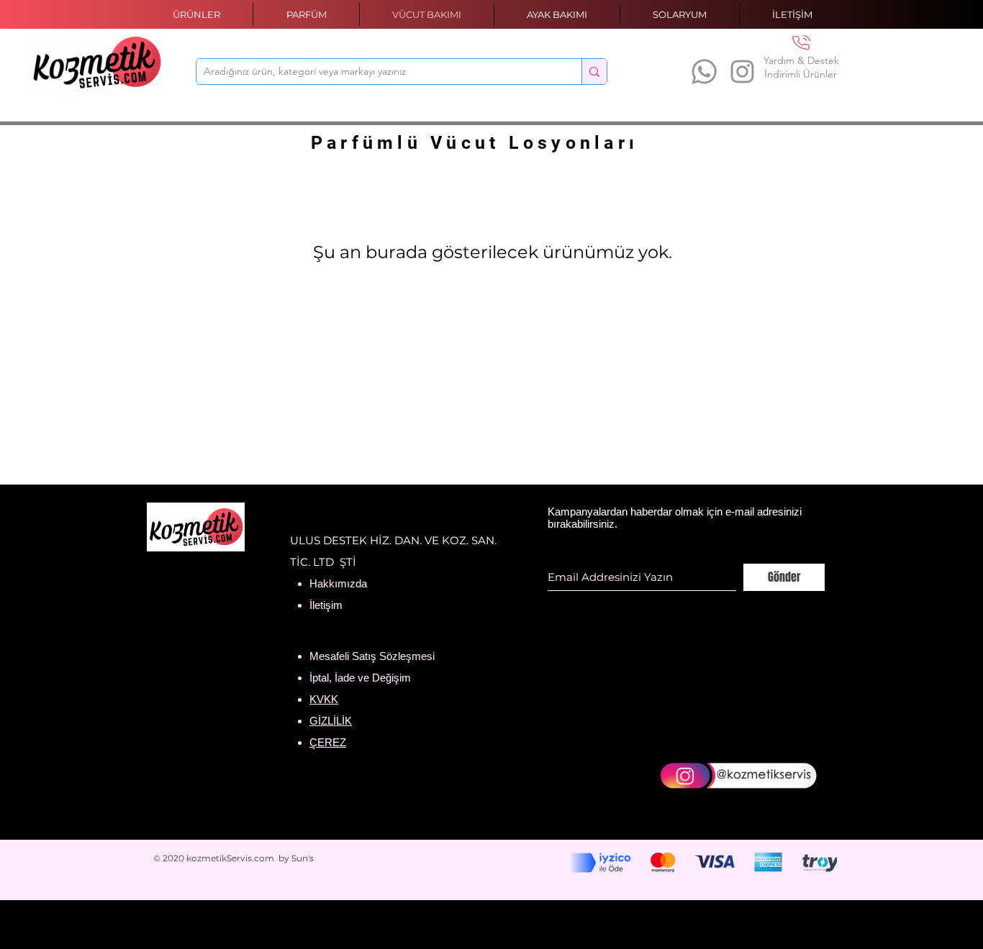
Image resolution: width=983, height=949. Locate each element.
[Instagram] (742, 71)
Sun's (302, 858)
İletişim (326, 605)
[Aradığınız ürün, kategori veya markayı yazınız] (594, 71)
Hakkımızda (338, 583)
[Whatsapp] (704, 71)
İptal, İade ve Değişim (360, 677)
